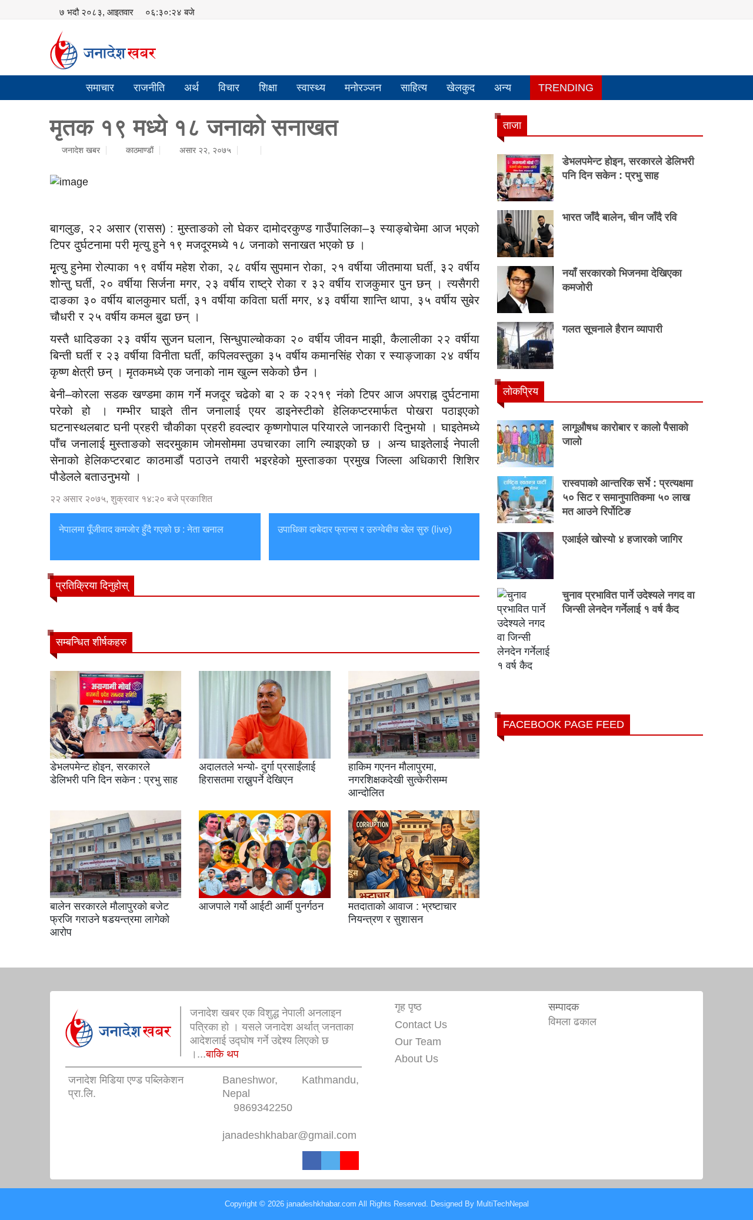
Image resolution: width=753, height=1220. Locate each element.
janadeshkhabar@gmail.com (289, 1135)
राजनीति (149, 88)
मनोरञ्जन (363, 88)
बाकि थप (222, 1054)
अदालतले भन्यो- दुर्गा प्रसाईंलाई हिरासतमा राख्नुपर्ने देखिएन (257, 773)
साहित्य (414, 88)
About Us (416, 1059)
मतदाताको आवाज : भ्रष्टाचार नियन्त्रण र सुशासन (402, 912)
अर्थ (191, 88)
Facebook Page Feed (563, 724)
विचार (228, 88)
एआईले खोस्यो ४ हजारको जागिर (622, 539)
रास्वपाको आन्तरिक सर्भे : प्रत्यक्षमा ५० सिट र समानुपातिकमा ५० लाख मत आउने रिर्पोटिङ (627, 497)
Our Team (418, 1042)
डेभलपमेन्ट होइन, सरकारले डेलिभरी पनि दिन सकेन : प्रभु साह (114, 773)
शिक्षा (268, 88)
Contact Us (421, 1024)
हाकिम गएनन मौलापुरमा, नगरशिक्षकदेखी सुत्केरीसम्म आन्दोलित (397, 779)
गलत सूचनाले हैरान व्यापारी (612, 329)
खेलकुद (461, 88)
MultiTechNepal (503, 1203)
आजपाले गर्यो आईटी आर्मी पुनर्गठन (261, 906)
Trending (566, 88)
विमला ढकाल (572, 1022)
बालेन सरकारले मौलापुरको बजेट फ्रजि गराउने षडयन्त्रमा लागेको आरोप (109, 919)
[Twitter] (330, 1160)
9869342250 (263, 1107)
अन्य (502, 88)
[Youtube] (349, 1160)
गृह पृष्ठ (408, 1007)
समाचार (100, 88)
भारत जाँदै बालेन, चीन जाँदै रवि (619, 217)
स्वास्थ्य (310, 88)
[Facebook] (311, 1160)
